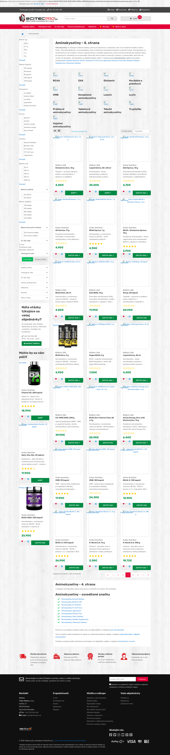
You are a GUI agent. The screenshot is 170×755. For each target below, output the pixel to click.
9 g (25, 56)
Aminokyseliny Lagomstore (71, 611)
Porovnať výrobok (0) (79, 131)
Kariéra (55, 704)
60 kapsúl (27, 71)
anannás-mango (30, 127)
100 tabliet (28, 215)
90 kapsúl (27, 74)
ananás (26, 121)
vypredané (28, 102)
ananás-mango (29, 124)
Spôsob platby (92, 701)
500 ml (26, 177)
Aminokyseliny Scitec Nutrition (72, 616)
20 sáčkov (27, 194)
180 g (26, 43)
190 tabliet (28, 205)
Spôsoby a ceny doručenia (96, 698)
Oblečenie (92, 27)
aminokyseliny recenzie (126, 641)
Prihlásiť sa (125, 698)
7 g (25, 53)
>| (148, 575)
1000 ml (27, 180)
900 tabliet (28, 212)
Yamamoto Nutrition (73, 63)
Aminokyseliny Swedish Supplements (74, 619)
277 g (26, 46)
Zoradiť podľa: (127, 131)
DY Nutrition (28, 149)
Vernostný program (94, 718)
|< (108, 575)
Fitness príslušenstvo (76, 27)
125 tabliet (28, 218)
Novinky (106, 27)
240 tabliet (28, 208)
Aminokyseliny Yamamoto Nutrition (74, 622)
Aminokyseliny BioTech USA (71, 602)
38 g (25, 50)
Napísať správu (32, 343)
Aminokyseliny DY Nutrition (71, 605)
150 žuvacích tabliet (31, 232)
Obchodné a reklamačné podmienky (100, 721)
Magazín (56, 709)
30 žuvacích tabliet (31, 236)
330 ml (26, 174)
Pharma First (116, 60)
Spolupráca (57, 706)
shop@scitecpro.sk (34, 715)
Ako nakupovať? (93, 706)
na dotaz (27, 99)
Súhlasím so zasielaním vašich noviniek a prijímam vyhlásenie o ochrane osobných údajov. (128, 686)
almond (26, 118)
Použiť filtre (27, 259)
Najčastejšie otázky (94, 704)
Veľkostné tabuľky (93, 712)
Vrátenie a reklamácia (95, 715)
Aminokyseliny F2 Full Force (71, 608)
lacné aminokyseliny (116, 630)
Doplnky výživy (29, 27)
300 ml (26, 170)
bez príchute (28, 130)
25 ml (26, 167)
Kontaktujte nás (58, 701)
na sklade (27, 93)
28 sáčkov (27, 198)
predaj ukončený (30, 105)
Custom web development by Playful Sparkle (69, 740)
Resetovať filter (40, 259)
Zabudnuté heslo (127, 704)
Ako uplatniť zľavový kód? (96, 709)
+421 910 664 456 (31, 712)
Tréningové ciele (44, 27)
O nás (55, 698)
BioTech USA (28, 146)
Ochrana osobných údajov (96, 724)
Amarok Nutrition (30, 142)
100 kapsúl (28, 78)
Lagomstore (28, 155)
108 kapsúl (28, 81)
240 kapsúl (28, 68)
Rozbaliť (22, 60)
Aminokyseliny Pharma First (71, 613)
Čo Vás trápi (59, 27)
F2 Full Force (29, 152)
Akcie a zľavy (120, 27)
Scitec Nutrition (127, 60)
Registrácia (125, 701)
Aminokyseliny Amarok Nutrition (72, 599)
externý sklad (29, 96)
